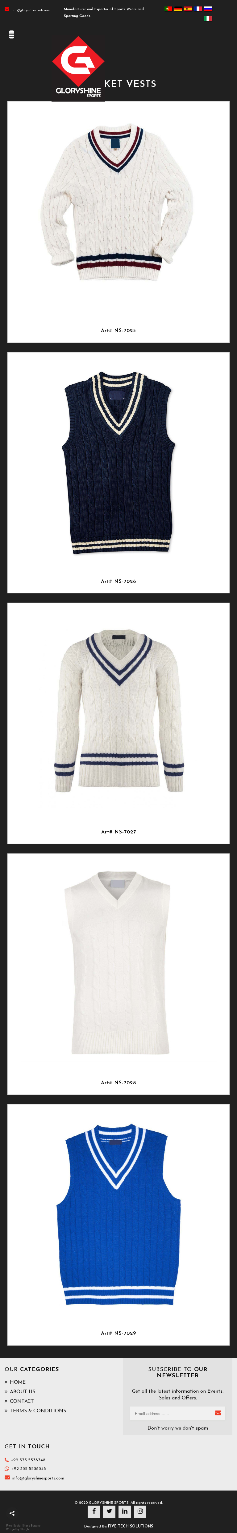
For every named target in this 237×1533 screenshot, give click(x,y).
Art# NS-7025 (118, 330)
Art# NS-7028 (118, 1083)
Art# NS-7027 (118, 832)
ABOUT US (22, 1392)
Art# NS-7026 (118, 581)
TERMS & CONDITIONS (38, 1411)
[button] (12, 1513)
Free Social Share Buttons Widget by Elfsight (23, 1527)
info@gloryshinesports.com (31, 10)
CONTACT (22, 1401)
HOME (18, 1382)
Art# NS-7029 (118, 1333)
